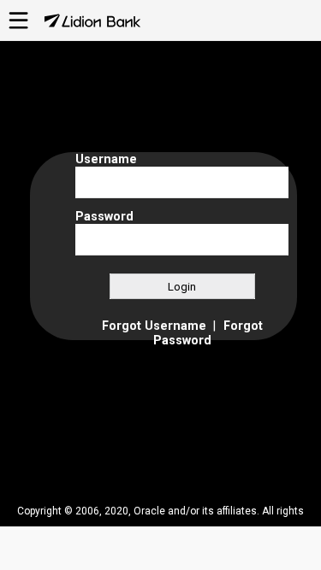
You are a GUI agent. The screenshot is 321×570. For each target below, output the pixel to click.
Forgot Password (208, 333)
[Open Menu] (19, 28)
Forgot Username (154, 326)
